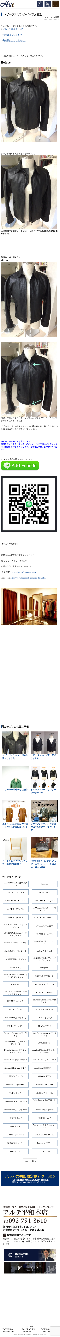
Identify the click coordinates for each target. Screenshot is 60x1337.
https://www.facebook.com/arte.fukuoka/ (28, 578)
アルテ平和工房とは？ (13, 29)
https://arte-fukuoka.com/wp (24, 572)
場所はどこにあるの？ (13, 34)
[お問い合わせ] (48, 3)
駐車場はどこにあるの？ (14, 40)
